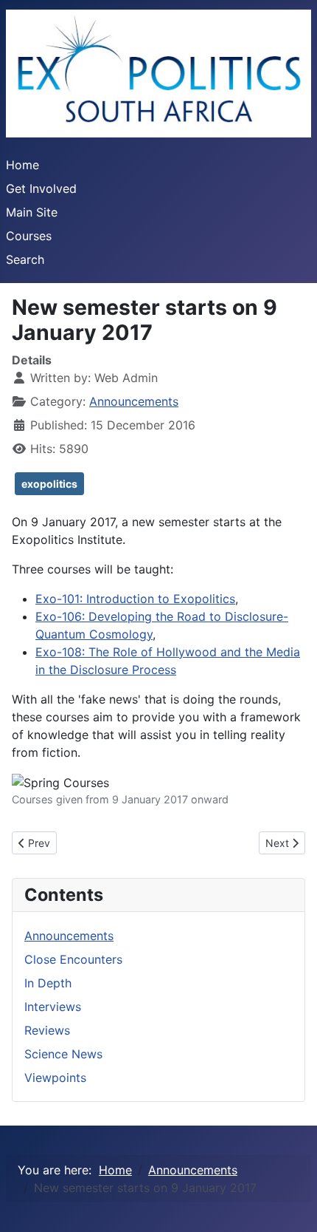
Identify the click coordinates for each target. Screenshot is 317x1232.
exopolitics (49, 483)
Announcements (133, 401)
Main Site (32, 212)
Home (22, 164)
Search (25, 259)
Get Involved (41, 188)
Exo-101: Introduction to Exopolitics (135, 598)
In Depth (48, 983)
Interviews (52, 1006)
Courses (29, 235)
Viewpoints (55, 1077)
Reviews (47, 1030)
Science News (63, 1053)
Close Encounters (73, 959)
